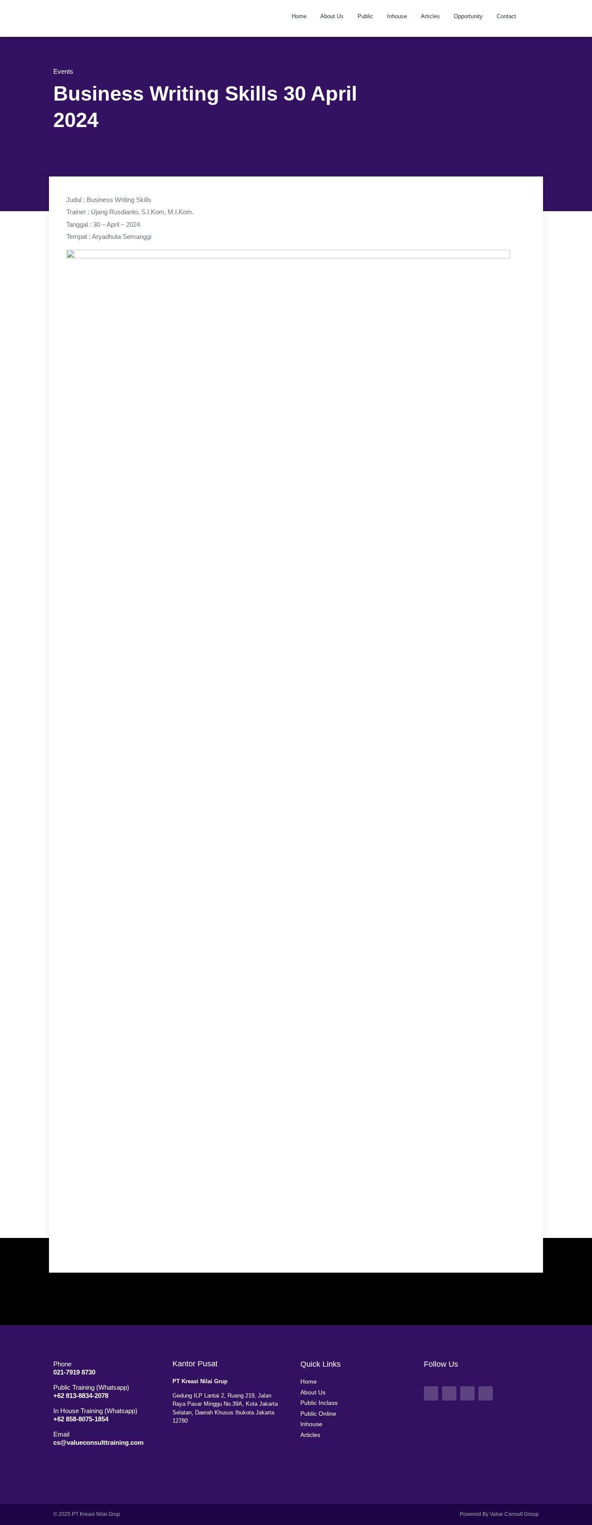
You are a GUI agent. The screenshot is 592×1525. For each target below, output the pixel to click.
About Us (332, 16)
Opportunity (468, 16)
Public (365, 16)
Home (299, 16)
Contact (506, 16)
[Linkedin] (485, 1393)
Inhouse (397, 16)
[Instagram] (467, 1393)
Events (63, 71)
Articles (430, 16)
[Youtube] (449, 1393)
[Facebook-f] (431, 1393)
